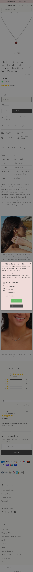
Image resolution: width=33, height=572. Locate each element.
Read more (5, 279)
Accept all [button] (16, 300)
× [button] (30, 263)
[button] (16, 306)
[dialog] (16, 286)
